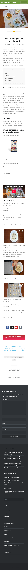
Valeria (11, 44)
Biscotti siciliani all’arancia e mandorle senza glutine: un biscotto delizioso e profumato (12, 464)
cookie (12, 357)
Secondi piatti (6, 516)
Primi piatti (6, 513)
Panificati (6, 526)
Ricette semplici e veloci (8, 523)
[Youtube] (16, 327)
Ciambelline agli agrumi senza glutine (11, 467)
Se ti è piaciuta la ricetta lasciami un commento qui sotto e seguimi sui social (14, 82)
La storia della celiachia (8, 537)
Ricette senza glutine (8, 510)
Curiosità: (7, 75)
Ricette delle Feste (7, 530)
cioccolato (7, 357)
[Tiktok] (20, 327)
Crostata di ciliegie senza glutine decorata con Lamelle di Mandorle (13, 453)
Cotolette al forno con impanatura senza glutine (13, 461)
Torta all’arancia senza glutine (14, 477)
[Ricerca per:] (14, 499)
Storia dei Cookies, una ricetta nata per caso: (14, 72)
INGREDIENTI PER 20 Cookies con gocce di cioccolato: (13, 77)
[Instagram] (12, 327)
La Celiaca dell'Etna (8, 2)
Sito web (4, 429)
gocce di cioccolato (19, 357)
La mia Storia (6, 541)
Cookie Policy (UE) (7, 552)
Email (4, 423)
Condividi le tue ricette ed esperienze (11, 545)
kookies (14, 359)
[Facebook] (7, 327)
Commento (5, 399)
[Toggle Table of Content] (22, 70)
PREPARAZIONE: (9, 80)
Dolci (12, 5)
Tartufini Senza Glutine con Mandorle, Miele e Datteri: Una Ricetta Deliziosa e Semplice (13, 457)
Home (8, 5)
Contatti (5, 534)
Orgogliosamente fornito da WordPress (12, 565)
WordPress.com (16, 567)
